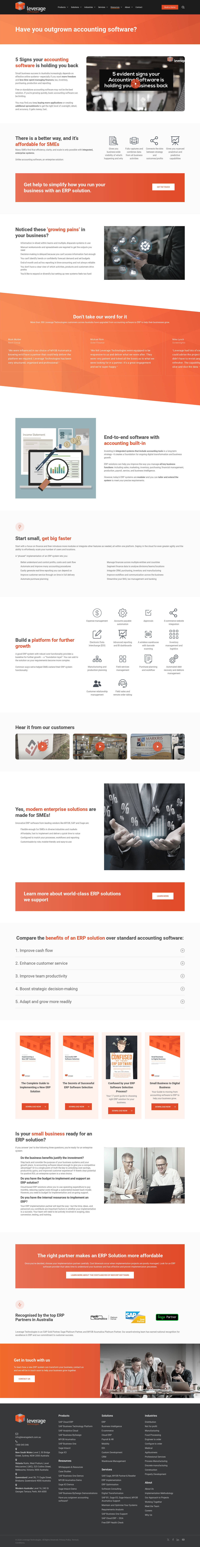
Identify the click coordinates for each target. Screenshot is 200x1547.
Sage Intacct (64, 1448)
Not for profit (151, 1426)
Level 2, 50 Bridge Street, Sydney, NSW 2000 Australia (32, 1454)
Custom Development (112, 1452)
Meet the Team (152, 1506)
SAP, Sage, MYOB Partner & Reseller (119, 1476)
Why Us (148, 1515)
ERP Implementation (111, 1480)
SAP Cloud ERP (66, 1422)
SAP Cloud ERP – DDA (112, 1518)
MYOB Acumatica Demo (70, 1480)
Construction (151, 1470)
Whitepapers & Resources (71, 1467)
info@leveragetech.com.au (28, 1437)
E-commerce (107, 1430)
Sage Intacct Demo (68, 1489)
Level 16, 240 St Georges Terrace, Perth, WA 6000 (32, 1490)
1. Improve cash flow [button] (34, 950)
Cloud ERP (107, 1435)
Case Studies (65, 1471)
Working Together (153, 1502)
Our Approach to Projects (157, 1497)
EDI (103, 1448)
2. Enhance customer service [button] (41, 963)
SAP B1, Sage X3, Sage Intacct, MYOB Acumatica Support (120, 1499)
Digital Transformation (112, 1493)
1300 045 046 (22, 1445)
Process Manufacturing (156, 1461)
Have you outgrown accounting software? (73, 1499)
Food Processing (153, 1435)
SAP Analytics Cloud (68, 1430)
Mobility (105, 1443)
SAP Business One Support (114, 1514)
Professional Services (155, 1456)
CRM (104, 1456)
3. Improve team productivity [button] (41, 976)
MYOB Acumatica (67, 1439)
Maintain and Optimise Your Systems (119, 1505)
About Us (149, 1489)
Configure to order (153, 1443)
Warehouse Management (114, 1461)
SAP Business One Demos (71, 1476)
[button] (163, 187)
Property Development (155, 1474)
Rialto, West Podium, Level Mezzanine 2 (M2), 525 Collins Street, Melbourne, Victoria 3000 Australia (33, 1466)
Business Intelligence (112, 1426)
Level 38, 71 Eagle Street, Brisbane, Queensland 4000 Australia (33, 1479)
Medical (149, 1448)
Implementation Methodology (159, 1493)
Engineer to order (153, 1439)
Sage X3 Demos (66, 1484)
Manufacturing (152, 1430)
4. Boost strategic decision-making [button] (46, 988)
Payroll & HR (108, 1439)
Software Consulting (111, 1489)
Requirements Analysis (113, 1509)
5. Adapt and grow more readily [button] (43, 1001)
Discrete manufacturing (156, 1465)
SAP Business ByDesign (70, 1435)
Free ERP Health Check (112, 1522)
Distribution (150, 1422)
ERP (104, 1422)
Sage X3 (63, 1452)
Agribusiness (151, 1452)
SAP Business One (67, 1443)
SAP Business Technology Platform (76, 1426)
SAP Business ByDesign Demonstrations (78, 1493)
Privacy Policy (65, 1540)
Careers (148, 1510)
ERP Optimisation (110, 1484)
